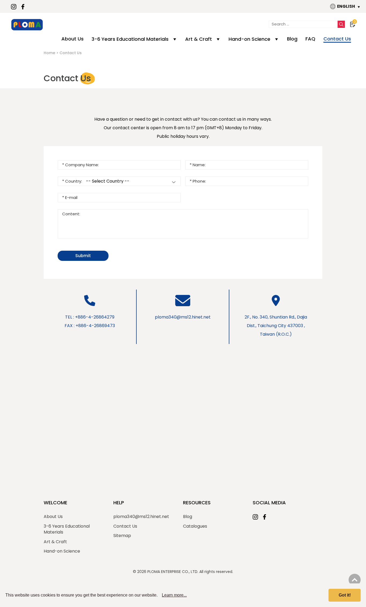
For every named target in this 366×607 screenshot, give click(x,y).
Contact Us (337, 38)
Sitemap (122, 536)
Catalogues (195, 526)
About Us (72, 38)
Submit (83, 256)
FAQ (310, 38)
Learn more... (174, 595)
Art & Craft (198, 39)
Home (49, 52)
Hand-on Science (249, 39)
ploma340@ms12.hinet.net (183, 317)
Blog (292, 38)
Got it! (345, 595)
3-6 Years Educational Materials (130, 39)
